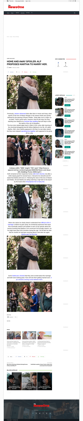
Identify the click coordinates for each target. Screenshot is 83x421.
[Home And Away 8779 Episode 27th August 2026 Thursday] (14, 381)
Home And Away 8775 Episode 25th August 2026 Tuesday (70, 142)
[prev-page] (7, 392)
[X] (72, 1)
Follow (65, 62)
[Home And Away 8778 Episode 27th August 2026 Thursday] (29, 381)
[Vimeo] (74, 1)
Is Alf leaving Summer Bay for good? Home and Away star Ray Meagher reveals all (44, 342)
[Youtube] (75, 1)
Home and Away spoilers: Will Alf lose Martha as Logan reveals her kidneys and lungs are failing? (29, 342)
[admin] (8, 67)
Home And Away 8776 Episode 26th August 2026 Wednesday (70, 132)
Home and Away (16, 36)
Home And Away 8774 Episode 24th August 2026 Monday (70, 152)
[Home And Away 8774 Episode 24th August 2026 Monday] (59, 154)
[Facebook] (69, 1)
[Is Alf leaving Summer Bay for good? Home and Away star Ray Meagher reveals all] (45, 335)
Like (58, 62)
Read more (67, 105)
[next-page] (10, 392)
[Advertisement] (52, 7)
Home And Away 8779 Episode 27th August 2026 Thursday (14, 387)
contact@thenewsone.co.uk (43, 410)
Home (8, 36)
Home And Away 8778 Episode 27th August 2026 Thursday (29, 387)
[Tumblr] (46, 413)
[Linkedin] (40, 413)
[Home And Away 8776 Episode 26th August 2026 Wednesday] (59, 133)
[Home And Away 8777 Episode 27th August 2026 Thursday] (44, 381)
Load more (65, 160)
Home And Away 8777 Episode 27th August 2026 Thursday (45, 387)
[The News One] (16, 6)
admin (10, 67)
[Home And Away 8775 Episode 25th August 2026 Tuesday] (59, 143)
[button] (74, 12)
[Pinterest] (43, 413)
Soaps (11, 36)
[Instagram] (70, 1)
